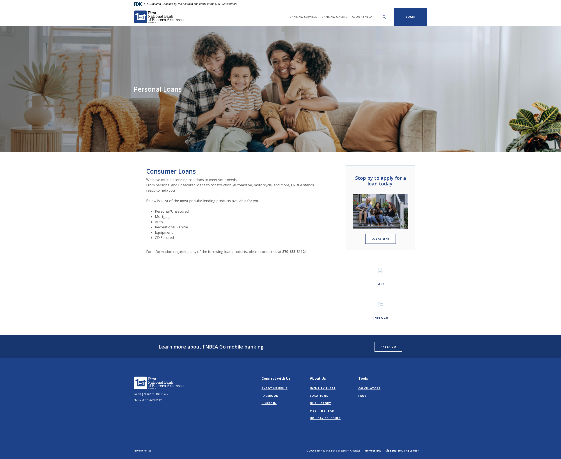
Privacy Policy (142, 450)
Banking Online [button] (334, 17)
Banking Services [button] (303, 17)
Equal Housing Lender (404, 450)
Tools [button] (363, 378)
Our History (320, 403)
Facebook (269, 396)
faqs (380, 284)
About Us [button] (318, 378)
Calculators (369, 388)
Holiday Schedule (325, 418)
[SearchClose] (384, 17)
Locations (380, 239)
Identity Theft (323, 388)
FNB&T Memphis (274, 388)
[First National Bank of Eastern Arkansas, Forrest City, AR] (159, 17)
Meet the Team (322, 411)
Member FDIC (373, 450)
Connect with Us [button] (275, 378)
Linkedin (269, 403)
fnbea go (381, 318)
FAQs (362, 396)
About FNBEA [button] (362, 17)
